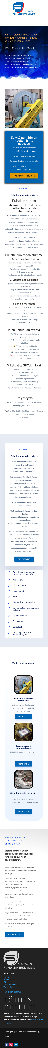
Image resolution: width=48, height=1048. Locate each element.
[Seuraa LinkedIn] (16, 1044)
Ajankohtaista (9, 984)
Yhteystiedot (9, 987)
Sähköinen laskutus (12, 991)
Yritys (5, 982)
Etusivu (6, 977)
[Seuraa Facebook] (7, 1044)
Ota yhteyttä (24, 559)
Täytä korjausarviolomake (24, 175)
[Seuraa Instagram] (11, 1044)
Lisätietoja (23, 717)
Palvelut (7, 979)
